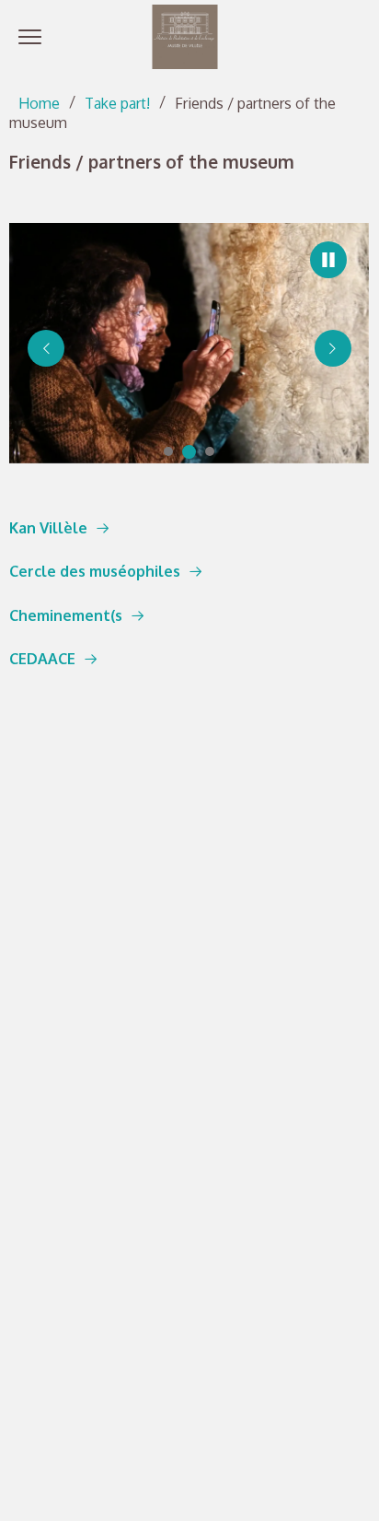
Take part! (117, 103)
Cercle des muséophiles (94, 571)
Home (39, 103)
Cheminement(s (65, 615)
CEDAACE (42, 658)
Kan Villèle (48, 528)
